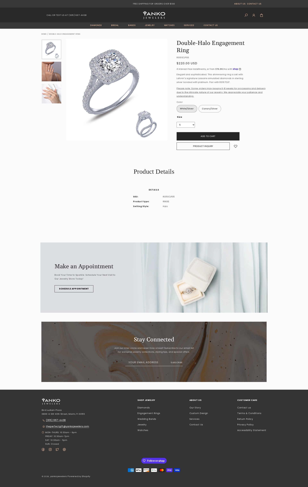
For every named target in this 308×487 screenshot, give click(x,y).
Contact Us (196, 424)
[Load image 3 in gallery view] (51, 71)
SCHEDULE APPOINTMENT (74, 288)
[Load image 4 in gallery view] (51, 93)
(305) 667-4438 (56, 420)
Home (44, 34)
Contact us (244, 407)
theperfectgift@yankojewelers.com (67, 426)
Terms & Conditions (249, 413)
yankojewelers (58, 476)
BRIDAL (115, 25)
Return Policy (245, 419)
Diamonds (143, 407)
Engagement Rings (148, 413)
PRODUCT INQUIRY (203, 146)
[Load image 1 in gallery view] (51, 49)
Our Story (195, 407)
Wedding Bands (146, 419)
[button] (96, 25)
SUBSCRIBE (177, 362)
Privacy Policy (245, 424)
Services (194, 419)
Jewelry (142, 424)
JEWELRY (150, 25)
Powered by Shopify (79, 476)
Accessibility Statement (251, 430)
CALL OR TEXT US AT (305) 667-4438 (66, 15)
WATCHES (169, 25)
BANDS (132, 25)
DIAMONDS (96, 25)
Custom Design (198, 413)
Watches (142, 430)
